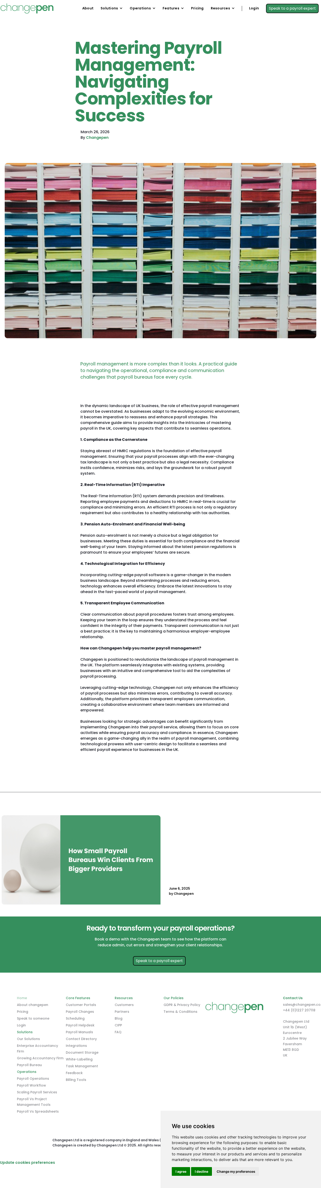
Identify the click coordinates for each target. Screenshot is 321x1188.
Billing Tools (76, 1079)
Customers (124, 1004)
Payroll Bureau (29, 1065)
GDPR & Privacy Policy (182, 1004)
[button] (111, 8)
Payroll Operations (33, 1078)
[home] (27, 8)
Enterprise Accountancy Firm (37, 1048)
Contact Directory (81, 1039)
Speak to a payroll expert (292, 8)
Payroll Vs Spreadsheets (38, 1111)
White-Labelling (79, 1059)
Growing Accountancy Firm (40, 1058)
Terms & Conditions (180, 1011)
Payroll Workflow (31, 1085)
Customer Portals (81, 1004)
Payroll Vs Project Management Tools (34, 1102)
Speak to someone (33, 1018)
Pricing (197, 8)
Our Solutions (28, 1039)
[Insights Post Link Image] (81, 860)
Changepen (97, 137)
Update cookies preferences (27, 1162)
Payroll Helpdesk (80, 1025)
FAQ (118, 1032)
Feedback (74, 1073)
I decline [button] (201, 1171)
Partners (122, 1011)
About (88, 8)
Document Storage (82, 1052)
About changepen (32, 1004)
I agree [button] (181, 1171)
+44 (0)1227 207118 (299, 1010)
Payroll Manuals (79, 1032)
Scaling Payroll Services (37, 1092)
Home (22, 998)
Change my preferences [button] (236, 1171)
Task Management (82, 1066)
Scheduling (75, 1018)
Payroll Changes (80, 1011)
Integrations (76, 1045)
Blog (118, 1018)
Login (254, 8)
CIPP (118, 1025)
